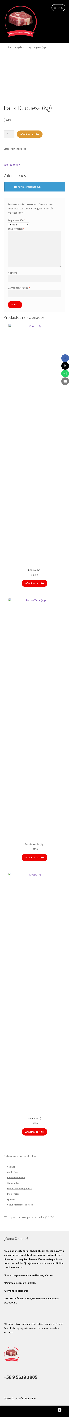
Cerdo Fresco (13, 1172)
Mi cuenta (11, 1411)
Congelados (20, 47)
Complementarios (16, 1177)
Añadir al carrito (29, 134)
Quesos (11, 1199)
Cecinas (11, 1166)
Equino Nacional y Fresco (19, 1188)
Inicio (9, 47)
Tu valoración (16, 228)
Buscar (34, 1411)
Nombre (13, 272)
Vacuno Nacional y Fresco (20, 1204)
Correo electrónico (19, 287)
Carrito (53, 1408)
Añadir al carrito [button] (34, 583)
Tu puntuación (16, 220)
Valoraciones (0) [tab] (12, 164)
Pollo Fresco (13, 1193)
